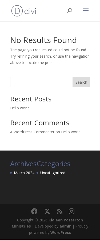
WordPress (60, 232)
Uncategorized (52, 172)
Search (81, 82)
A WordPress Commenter (32, 131)
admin (65, 226)
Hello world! (20, 107)
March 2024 (24, 172)
